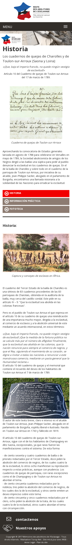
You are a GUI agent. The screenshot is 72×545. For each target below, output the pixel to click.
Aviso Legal (29, 542)
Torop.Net (36, 539)
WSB (64, 539)
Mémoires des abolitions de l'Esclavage (41, 536)
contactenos (26, 519)
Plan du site (42, 542)
